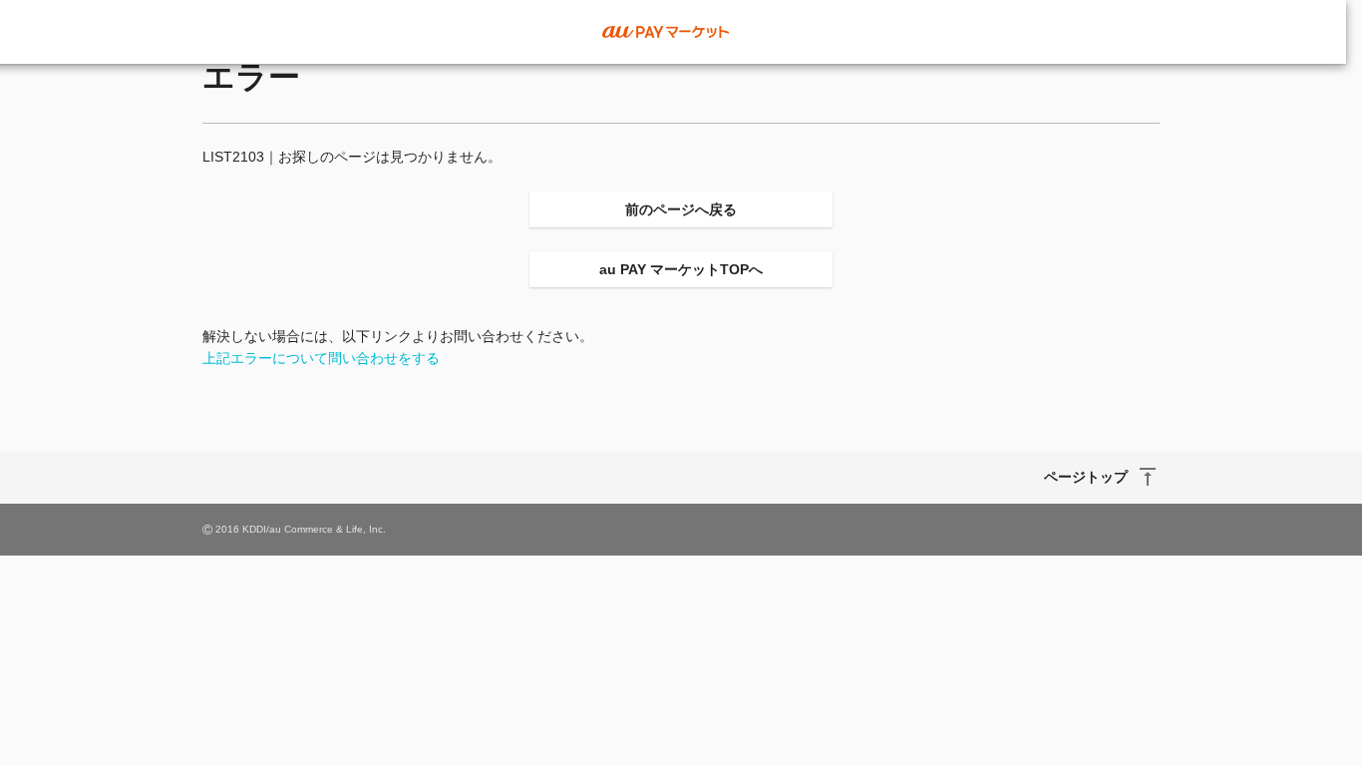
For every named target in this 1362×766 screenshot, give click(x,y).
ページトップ (1086, 477)
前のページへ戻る (681, 209)
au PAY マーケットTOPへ (681, 269)
